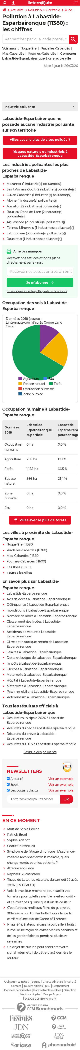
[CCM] (59, 1018)
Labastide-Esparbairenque (27, 593)
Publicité (70, 981)
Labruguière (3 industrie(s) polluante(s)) (36, 233)
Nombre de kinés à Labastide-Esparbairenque (42, 616)
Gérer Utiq (70, 990)
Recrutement (60, 986)
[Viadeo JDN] (59, 1036)
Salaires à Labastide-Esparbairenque (34, 652)
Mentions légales (30, 994)
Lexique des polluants (40, 752)
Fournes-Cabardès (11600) (26, 561)
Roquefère (29, 48)
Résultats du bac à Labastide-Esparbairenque (41, 728)
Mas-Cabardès (13, 54)
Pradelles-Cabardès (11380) (27, 550)
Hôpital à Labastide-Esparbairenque (34, 680)
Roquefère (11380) (20, 544)
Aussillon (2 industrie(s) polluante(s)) (34, 206)
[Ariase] (21, 1044)
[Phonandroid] (59, 1045)
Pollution (35, 10)
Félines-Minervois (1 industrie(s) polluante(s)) (40, 228)
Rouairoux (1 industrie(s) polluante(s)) (34, 239)
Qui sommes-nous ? (16, 981)
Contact (16, 986)
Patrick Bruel (17, 835)
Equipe (36, 981)
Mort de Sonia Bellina (23, 829)
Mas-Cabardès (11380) (23, 556)
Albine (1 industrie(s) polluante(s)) (31, 200)
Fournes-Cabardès (42, 54)
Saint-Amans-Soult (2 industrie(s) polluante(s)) (41, 189)
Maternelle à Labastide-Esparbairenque (37, 675)
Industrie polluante (19, 107)
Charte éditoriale (53, 981)
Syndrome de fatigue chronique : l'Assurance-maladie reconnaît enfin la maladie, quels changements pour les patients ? (41, 857)
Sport (14, 785)
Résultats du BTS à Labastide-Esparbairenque (41, 744)
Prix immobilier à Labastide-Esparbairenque (40, 692)
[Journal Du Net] (21, 1027)
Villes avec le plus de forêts (43, 520)
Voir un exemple (61, 779)
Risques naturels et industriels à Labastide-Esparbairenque (40, 154)
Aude (68, 10)
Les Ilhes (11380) (19, 567)
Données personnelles (17, 990)
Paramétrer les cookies (47, 990)
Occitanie (53, 10)
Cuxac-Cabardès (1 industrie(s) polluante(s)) (39, 195)
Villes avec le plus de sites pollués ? (40, 140)
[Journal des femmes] (21, 1018)
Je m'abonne (37, 283)
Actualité (17, 10)
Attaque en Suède (20, 868)
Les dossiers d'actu (24, 790)
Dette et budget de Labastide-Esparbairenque (42, 658)
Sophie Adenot (18, 840)
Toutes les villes (19, 573)
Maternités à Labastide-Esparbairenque (37, 686)
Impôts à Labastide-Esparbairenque (34, 663)
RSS (47, 986)
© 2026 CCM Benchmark (40, 998)
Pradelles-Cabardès (55, 48)
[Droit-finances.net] (59, 1027)
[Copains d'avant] (21, 1036)
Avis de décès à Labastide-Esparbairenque (39, 599)
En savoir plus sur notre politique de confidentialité (37, 291)
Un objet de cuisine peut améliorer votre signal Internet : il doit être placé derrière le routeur (39, 952)
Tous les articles (33, 986)
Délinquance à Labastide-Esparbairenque (38, 605)
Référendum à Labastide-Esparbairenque (38, 697)
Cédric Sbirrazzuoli (21, 846)
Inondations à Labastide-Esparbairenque (37, 610)
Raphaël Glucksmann (23, 874)
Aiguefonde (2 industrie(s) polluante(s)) (36, 222)
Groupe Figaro (51, 994)
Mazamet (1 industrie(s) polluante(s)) (34, 184)
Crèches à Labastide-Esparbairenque (35, 669)
